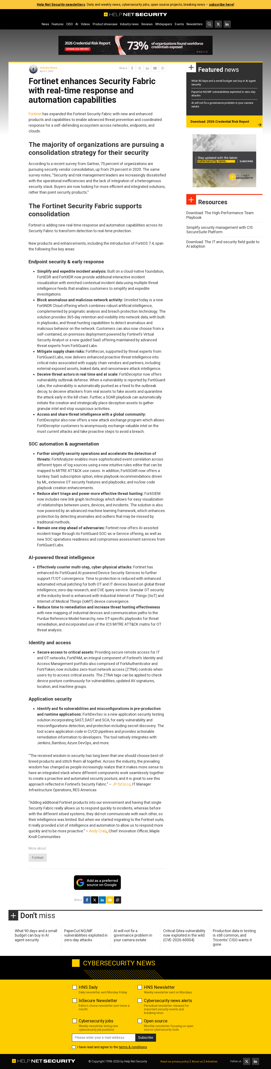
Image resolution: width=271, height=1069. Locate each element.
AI (76, 24)
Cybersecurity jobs (96, 1020)
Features (58, 24)
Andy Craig (98, 831)
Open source (155, 1020)
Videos (85, 24)
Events (179, 24)
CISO (69, 24)
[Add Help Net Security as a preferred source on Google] (162, 68)
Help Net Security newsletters (61, 5)
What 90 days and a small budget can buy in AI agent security (36, 935)
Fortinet (35, 114)
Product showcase (105, 24)
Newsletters (195, 24)
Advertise (211, 1061)
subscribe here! (221, 5)
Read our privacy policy (174, 1061)
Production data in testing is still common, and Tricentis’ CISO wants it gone (234, 938)
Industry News (48, 67)
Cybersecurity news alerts (168, 1000)
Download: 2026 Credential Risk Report (220, 122)
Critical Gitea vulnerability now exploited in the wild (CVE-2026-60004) (184, 935)
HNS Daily (88, 987)
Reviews (147, 24)
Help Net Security (135, 1061)
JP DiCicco (121, 784)
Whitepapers (163, 24)
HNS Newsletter (159, 987)
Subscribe (145, 1037)
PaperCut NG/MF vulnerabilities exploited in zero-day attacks (86, 935)
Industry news (129, 24)
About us (197, 1061)
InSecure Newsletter (98, 1000)
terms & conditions (133, 1047)
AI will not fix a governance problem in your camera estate (133, 935)
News (45, 24)
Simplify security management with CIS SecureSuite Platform (219, 229)
